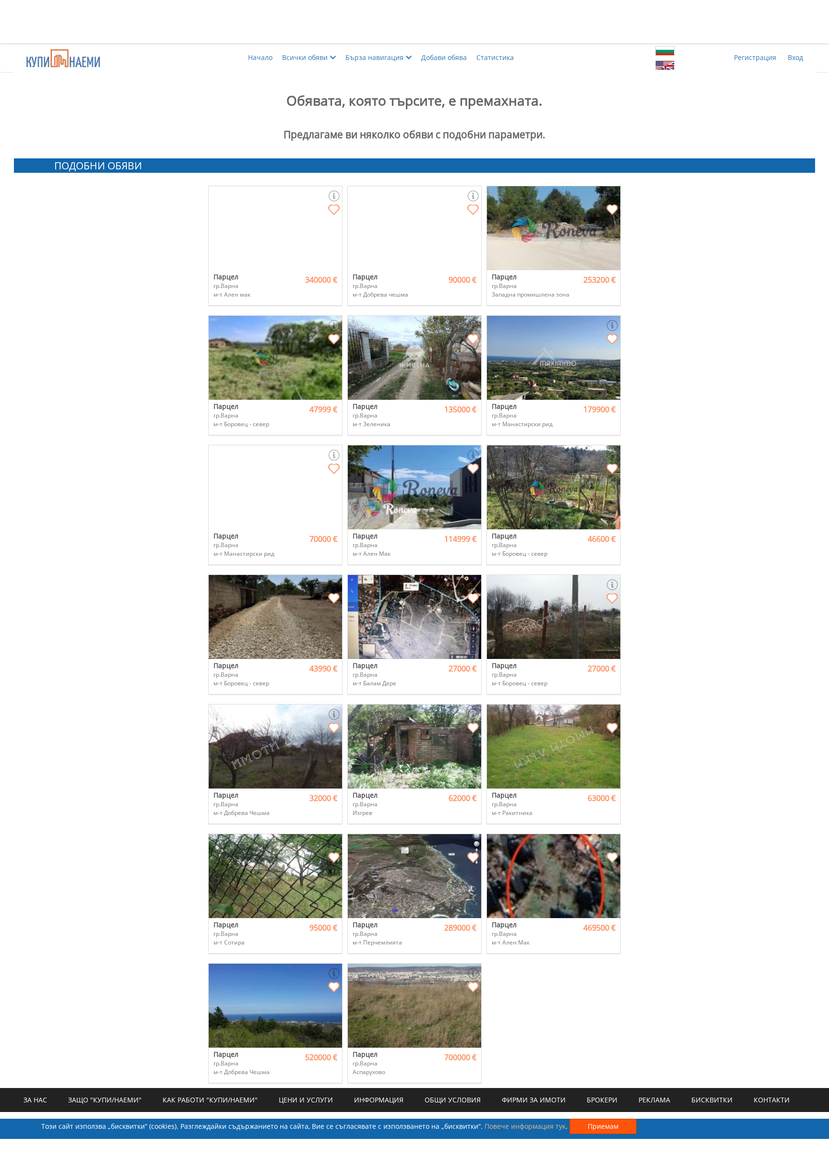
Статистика (495, 57)
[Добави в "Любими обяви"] (334, 210)
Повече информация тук (525, 1126)
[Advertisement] (414, 21)
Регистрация (755, 57)
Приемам (603, 1126)
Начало (260, 57)
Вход (795, 57)
